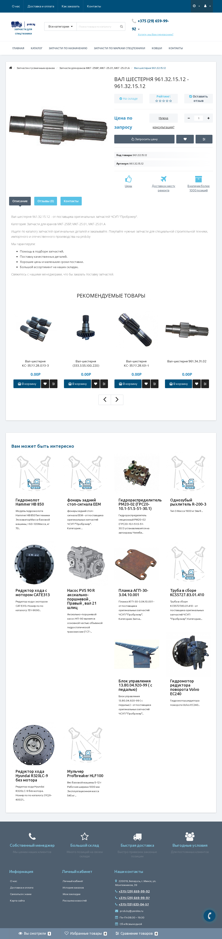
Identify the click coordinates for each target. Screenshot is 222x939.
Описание (20, 201)
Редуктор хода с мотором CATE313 (33, 592)
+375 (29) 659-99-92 (134, 891)
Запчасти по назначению (68, 48)
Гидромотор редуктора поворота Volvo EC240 (184, 687)
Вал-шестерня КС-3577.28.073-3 (35, 363)
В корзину (28, 384)
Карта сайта (17, 900)
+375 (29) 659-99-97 (134, 898)
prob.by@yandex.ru (131, 910)
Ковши (157, 48)
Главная (18, 48)
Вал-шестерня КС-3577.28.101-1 (136, 363)
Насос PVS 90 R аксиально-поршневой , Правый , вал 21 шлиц (81, 599)
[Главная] (10, 67)
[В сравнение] (53, 383)
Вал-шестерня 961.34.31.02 (186, 361)
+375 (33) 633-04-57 (134, 904)
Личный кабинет (73, 880)
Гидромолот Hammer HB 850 (30, 502)
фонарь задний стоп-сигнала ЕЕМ (84, 502)
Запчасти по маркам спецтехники (119, 48)
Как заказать (71, 6)
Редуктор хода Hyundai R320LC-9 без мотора (32, 775)
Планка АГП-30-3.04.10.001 (133, 592)
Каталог (36, 48)
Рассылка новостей (75, 900)
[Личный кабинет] (207, 6)
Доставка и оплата (41, 6)
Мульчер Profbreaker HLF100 (85, 773)
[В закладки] (45, 383)
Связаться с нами (20, 893)
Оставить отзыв (200, 98)
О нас (16, 6)
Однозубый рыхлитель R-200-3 (188, 502)
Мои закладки (71, 893)
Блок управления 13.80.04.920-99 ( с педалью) (135, 685)
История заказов (73, 887)
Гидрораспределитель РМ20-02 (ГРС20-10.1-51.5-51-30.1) (140, 504)
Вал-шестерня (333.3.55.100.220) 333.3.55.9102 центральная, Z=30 (86, 363)
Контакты (94, 6)
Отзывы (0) (46, 201)
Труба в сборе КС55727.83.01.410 (187, 592)
